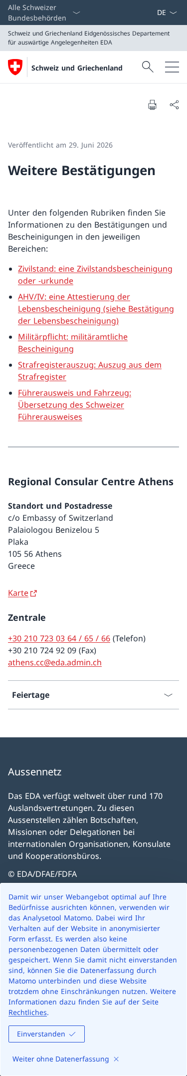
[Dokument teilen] (174, 105)
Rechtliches (27, 1012)
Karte (18, 592)
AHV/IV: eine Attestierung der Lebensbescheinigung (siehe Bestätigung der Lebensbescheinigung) (96, 308)
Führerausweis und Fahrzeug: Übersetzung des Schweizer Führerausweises (74, 404)
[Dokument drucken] (152, 105)
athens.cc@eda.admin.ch (55, 662)
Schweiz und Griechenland (77, 68)
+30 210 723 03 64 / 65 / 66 (59, 638)
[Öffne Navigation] (172, 67)
